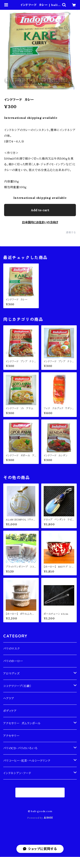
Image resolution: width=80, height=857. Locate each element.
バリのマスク (11, 648)
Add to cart (40, 210)
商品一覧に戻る (40, 792)
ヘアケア (8, 698)
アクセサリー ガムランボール (22, 723)
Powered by (35, 817)
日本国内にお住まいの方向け (40, 222)
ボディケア (10, 711)
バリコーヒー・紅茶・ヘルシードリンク (26, 761)
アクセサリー (11, 736)
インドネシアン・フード (17, 773)
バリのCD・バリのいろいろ (20, 748)
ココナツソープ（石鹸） (17, 686)
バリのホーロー (13, 661)
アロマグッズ (11, 673)
